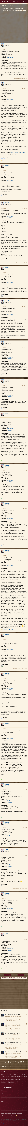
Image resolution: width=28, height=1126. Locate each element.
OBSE (15, 95)
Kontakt (2, 1101)
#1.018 (25, 855)
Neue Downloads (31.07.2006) (13, 1024)
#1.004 (25, 208)
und (7, 629)
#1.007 (25, 347)
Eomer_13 (4, 10)
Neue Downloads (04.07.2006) (13, 1014)
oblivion (23, 10)
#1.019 (25, 898)
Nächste (20, 974)
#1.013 (25, 640)
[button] (2, 1)
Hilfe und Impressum (5, 1115)
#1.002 (25, 88)
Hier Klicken (10, 57)
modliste (18, 10)
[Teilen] (23, 49)
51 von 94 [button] (14, 974)
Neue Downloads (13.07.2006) (13, 1042)
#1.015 (25, 729)
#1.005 (25, 273)
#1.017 (26, 827)
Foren (2, 1093)
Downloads (3, 1096)
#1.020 (25, 939)
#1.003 (25, 171)
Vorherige (8, 974)
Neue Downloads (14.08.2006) (13, 1052)
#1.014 (25, 678)
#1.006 (25, 306)
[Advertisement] (14, 27)
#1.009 (25, 419)
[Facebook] (1, 1123)
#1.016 (25, 789)
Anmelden (3, 1109)
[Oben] (15, 1116)
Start (12, 1115)
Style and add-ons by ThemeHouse (11, 1120)
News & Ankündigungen (15, 1016)
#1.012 (25, 555)
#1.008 (25, 385)
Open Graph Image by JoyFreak (8, 1122)
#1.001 (25, 49)
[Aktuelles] (23, 1)
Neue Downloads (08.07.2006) (13, 1033)
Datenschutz (19, 1113)
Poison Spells (14, 152)
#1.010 (25, 470)
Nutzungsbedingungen (10, 1113)
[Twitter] (3, 1123)
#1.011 (26, 508)
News (2, 1090)
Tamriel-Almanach (5, 1098)
